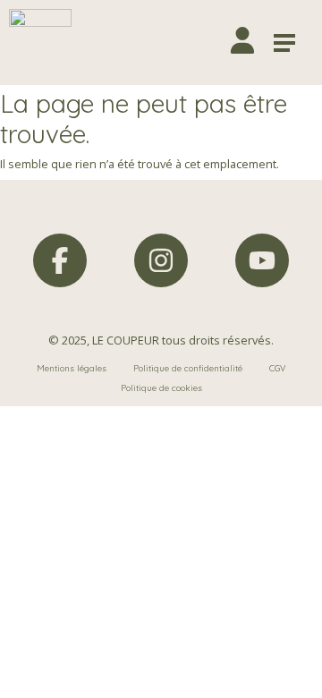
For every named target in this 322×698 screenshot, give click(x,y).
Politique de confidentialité (187, 367)
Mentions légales (71, 367)
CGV (277, 367)
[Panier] (204, 42)
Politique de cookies (161, 387)
